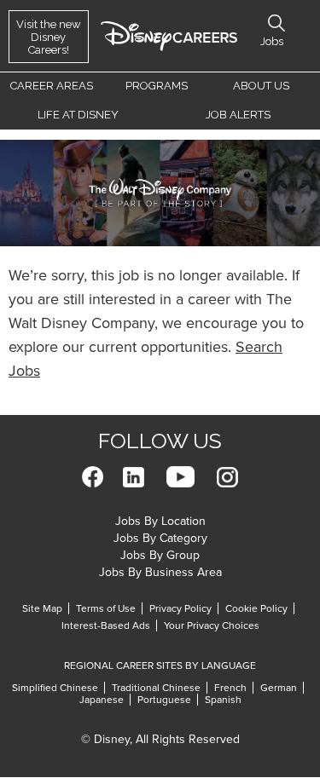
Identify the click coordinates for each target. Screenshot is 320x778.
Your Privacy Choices (211, 625)
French (230, 688)
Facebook (92, 476)
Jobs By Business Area (160, 572)
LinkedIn (133, 476)
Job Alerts (238, 114)
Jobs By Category (160, 538)
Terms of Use (106, 608)
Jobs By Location (160, 521)
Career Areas (51, 85)
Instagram (227, 476)
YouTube (180, 476)
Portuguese (164, 700)
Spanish (223, 700)
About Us (261, 85)
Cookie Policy (256, 608)
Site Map (42, 608)
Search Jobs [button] (276, 23)
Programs (156, 85)
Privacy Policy (180, 608)
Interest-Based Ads (105, 625)
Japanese (101, 700)
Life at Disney (78, 114)
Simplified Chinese (55, 688)
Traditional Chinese (156, 688)
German (278, 688)
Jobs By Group (160, 555)
